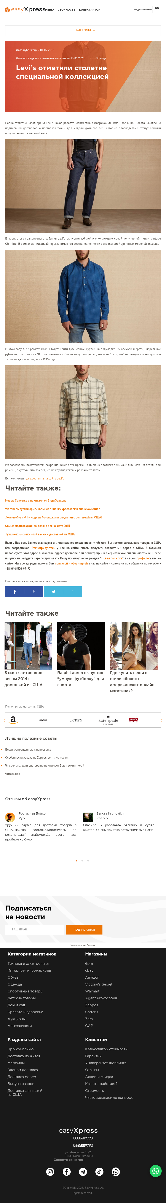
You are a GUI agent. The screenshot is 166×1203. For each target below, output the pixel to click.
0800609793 (83, 1138)
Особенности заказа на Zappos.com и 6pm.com (37, 757)
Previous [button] (4, 720)
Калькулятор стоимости (106, 1049)
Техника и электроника (28, 963)
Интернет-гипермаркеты (29, 970)
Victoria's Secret (98, 984)
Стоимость (66, 10)
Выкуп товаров (21, 1084)
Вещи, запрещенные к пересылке (28, 749)
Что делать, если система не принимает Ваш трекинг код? (44, 765)
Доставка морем (22, 1077)
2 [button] (82, 860)
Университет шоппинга (105, 1063)
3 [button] (88, 860)
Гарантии (93, 1056)
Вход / (137, 10)
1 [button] (76, 860)
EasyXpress (92, 1188)
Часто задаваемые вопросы (109, 1097)
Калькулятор (89, 10)
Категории (83, 30)
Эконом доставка (23, 1070)
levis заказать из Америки (83, 945)
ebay (89, 970)
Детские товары (22, 998)
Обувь (13, 977)
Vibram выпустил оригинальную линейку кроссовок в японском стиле (52, 509)
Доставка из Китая (24, 1056)
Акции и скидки (99, 1077)
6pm (89, 963)
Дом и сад (16, 1005)
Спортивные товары (25, 991)
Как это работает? (101, 1084)
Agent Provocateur (101, 998)
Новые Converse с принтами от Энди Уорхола (35, 500)
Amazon (92, 977)
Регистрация (146, 10)
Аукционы (17, 1019)
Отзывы (92, 1070)
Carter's (91, 1012)
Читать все (13, 773)
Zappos (91, 1005)
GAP (89, 1026)
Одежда (101, 58)
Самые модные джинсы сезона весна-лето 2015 (37, 525)
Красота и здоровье (25, 1012)
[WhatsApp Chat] (156, 1171)
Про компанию (21, 1049)
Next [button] (161, 720)
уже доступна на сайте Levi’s (45, 478)
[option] (23, 720)
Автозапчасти (20, 1026)
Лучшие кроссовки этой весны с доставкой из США (40, 534)
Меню (49, 10)
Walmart (92, 991)
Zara (89, 1019)
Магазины (16, 1063)
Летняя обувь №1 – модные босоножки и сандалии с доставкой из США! (53, 517)
